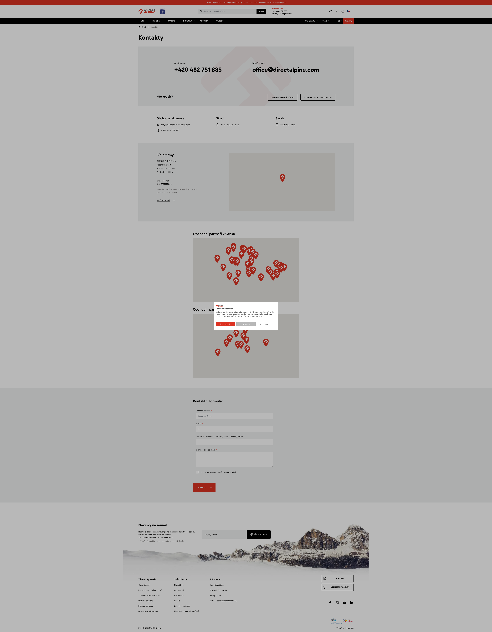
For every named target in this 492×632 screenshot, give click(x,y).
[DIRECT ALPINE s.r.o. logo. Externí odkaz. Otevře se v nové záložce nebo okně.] (219, 306)
